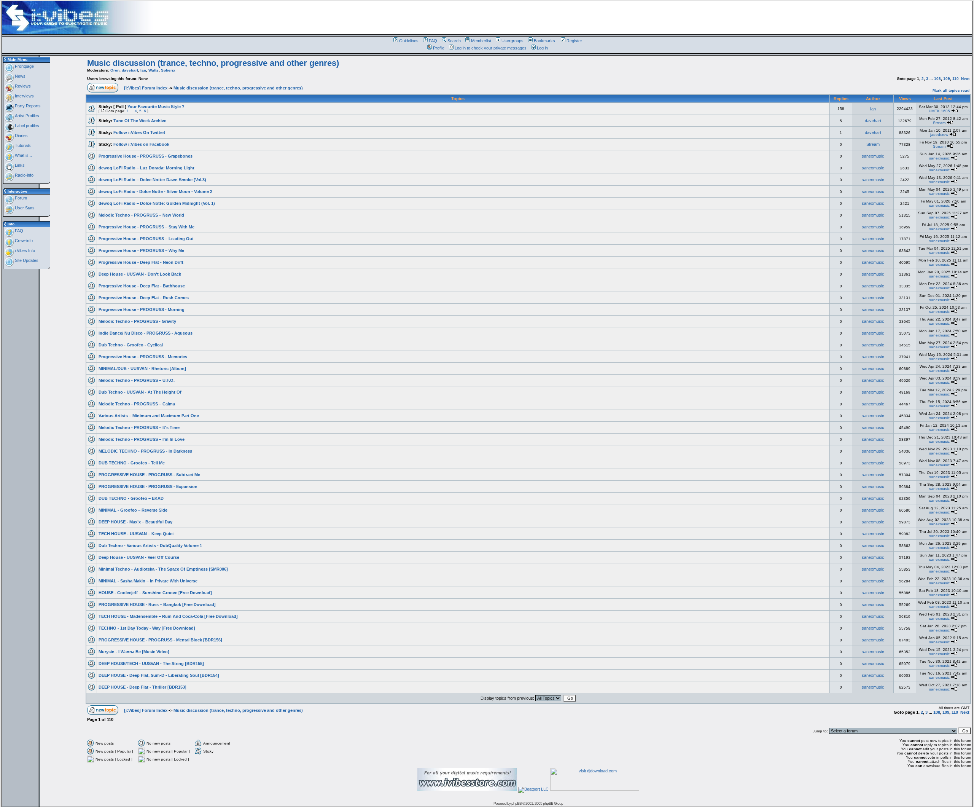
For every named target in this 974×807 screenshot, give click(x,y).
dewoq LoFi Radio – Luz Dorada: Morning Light (146, 168)
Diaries (21, 135)
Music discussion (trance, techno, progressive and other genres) (213, 63)
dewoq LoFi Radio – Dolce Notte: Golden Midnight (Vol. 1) (157, 203)
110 (955, 79)
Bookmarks (544, 40)
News (19, 76)
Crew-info (23, 240)
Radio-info (23, 175)
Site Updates (26, 260)
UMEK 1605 (939, 111)
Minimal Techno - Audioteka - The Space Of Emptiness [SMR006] (163, 569)
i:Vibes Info (24, 250)
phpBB (516, 803)
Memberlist (481, 40)
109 (946, 79)
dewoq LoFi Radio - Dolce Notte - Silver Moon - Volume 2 (155, 191)
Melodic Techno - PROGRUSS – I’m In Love (142, 439)
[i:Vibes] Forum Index (145, 88)
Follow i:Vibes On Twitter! (139, 132)
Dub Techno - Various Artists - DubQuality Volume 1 (150, 545)
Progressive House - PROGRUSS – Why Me (141, 250)
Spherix (168, 70)
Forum (20, 198)
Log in (542, 48)
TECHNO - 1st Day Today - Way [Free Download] (147, 628)
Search (454, 40)
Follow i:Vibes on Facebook (141, 144)
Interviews (24, 96)
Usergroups (512, 40)
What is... (23, 155)
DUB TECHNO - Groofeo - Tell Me (132, 463)
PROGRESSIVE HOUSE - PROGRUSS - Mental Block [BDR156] (160, 640)
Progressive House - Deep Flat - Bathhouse (142, 286)
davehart (130, 70)
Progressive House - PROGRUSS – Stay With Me (146, 227)
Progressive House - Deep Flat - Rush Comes (144, 297)
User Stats (24, 208)
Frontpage (24, 66)
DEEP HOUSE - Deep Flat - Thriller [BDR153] (142, 687)
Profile (438, 48)
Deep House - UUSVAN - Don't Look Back (140, 274)
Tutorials (22, 145)
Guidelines (409, 40)
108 (937, 79)
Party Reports (27, 106)
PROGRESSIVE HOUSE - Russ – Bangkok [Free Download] (157, 604)
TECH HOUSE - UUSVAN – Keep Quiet (136, 533)
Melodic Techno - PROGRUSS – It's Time (139, 427)
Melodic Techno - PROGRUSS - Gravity (137, 321)
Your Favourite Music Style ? (156, 106)
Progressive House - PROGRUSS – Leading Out (146, 238)
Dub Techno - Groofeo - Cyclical (131, 345)
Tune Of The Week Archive (139, 120)
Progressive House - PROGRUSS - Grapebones (146, 156)
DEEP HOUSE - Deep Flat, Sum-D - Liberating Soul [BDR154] (159, 675)
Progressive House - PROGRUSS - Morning (142, 309)
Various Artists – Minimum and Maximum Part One (149, 415)
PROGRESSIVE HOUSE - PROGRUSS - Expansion (148, 486)
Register (574, 40)
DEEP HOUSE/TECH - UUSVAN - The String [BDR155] (151, 663)
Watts (153, 70)
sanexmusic (873, 156)
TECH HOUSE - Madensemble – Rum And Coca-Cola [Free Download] (168, 616)
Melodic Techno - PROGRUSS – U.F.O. (137, 380)
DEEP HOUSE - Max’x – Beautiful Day (135, 522)
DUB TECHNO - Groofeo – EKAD (131, 498)
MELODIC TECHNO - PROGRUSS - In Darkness (145, 451)
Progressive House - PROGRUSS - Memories (143, 356)
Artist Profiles (26, 115)
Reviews (22, 86)
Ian (143, 70)
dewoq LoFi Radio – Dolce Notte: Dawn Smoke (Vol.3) (152, 179)
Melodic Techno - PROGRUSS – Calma (137, 404)
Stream (939, 123)
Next (965, 79)
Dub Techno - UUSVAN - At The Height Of (140, 392)
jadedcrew (939, 134)
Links (19, 165)
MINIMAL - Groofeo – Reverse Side (133, 510)
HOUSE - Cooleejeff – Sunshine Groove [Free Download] (155, 592)
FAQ (433, 40)
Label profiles (26, 125)
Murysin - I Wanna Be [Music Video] (134, 651)
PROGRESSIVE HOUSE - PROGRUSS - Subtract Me (149, 474)
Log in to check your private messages (491, 48)
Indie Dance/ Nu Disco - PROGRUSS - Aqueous (146, 333)
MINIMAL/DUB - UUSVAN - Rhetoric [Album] (142, 368)
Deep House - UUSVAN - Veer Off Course (139, 557)
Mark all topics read (951, 90)
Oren (114, 70)
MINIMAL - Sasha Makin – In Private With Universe (148, 581)
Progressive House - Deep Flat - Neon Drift (141, 262)
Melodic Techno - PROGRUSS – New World (141, 215)
